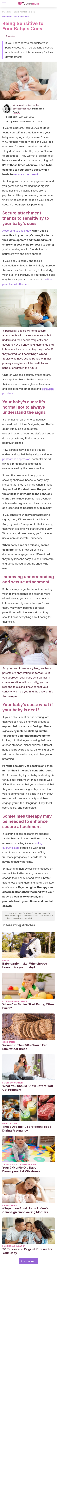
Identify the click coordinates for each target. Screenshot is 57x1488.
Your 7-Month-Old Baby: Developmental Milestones (21, 1169)
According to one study (16, 230)
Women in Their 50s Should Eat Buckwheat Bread (24, 1047)
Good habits (8, 1042)
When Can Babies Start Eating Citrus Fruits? (28, 1006)
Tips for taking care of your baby (20, 1164)
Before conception (12, 1083)
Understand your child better (15, 16)
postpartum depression (16, 459)
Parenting (6, 12)
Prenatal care (9, 1124)
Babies (5, 960)
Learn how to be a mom (24, 12)
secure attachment (25, 174)
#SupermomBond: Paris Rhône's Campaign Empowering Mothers (25, 1210)
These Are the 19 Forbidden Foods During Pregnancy (26, 1128)
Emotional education (13, 1246)
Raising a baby (9, 1205)
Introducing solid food (14, 1001)
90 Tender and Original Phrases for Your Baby (27, 1251)
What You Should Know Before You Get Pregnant (27, 1087)
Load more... (28, 1261)
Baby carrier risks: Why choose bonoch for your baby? (24, 965)
